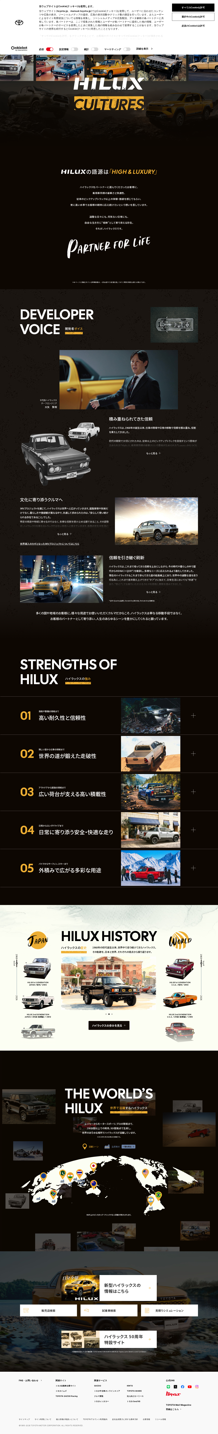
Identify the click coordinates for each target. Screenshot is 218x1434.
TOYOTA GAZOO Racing (67, 1396)
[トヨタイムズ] (173, 1393)
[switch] (74, 49)
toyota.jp (62, 10)
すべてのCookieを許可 (193, 7)
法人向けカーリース (135, 1396)
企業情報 (146, 1419)
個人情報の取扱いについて (67, 1419)
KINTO (130, 1386)
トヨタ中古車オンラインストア (107, 1391)
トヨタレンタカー (101, 1401)
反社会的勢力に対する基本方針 (125, 1419)
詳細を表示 (142, 48)
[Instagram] (196, 1386)
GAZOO (97, 1386)
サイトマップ (24, 1419)
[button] (106, 1014)
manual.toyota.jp (80, 10)
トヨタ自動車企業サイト (66, 1386)
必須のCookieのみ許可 (193, 25)
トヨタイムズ (61, 1391)
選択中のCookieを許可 (193, 16)
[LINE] (168, 1386)
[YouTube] (189, 1386)
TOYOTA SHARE (134, 1391)
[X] (175, 1386)
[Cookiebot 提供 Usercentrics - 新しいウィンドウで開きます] (19, 48)
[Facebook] (182, 1386)
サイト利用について (43, 1419)
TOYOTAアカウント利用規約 (95, 1419)
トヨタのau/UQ (133, 1401)
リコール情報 (160, 1419)
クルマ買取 (98, 1396)
